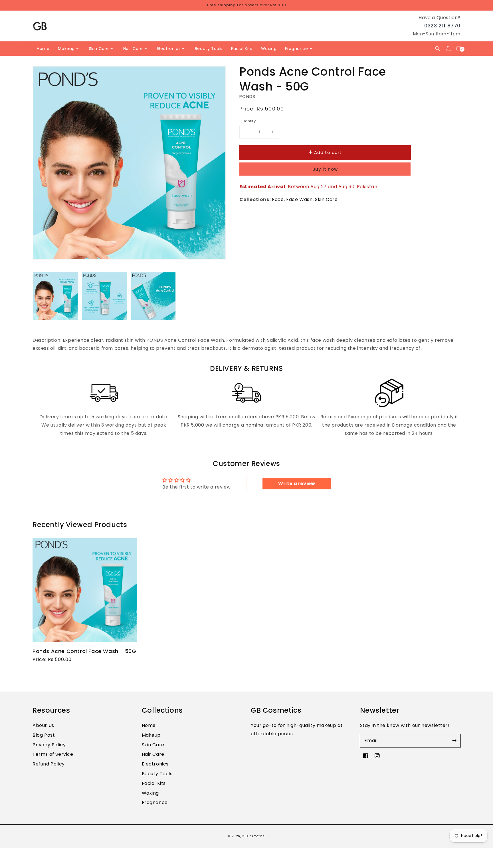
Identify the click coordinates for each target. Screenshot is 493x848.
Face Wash (299, 199)
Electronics (155, 764)
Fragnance (155, 802)
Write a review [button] (296, 483)
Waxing (150, 793)
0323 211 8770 (442, 25)
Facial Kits (154, 783)
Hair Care (153, 754)
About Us (43, 725)
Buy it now (325, 169)
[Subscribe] (454, 740)
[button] (437, 48)
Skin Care (326, 199)
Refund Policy (49, 764)
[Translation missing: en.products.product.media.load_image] (55, 296)
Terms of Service (53, 754)
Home (149, 725)
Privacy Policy (49, 745)
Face (278, 199)
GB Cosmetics (253, 836)
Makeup (151, 735)
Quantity (247, 121)
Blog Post (44, 735)
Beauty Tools (157, 773)
